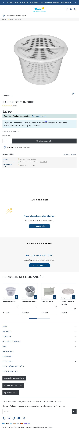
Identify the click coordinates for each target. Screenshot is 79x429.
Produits (6, 331)
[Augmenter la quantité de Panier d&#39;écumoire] (8, 141)
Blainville (43, 162)
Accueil (4, 19)
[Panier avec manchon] (30, 291)
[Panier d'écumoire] (11, 291)
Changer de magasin (69, 154)
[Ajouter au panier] (16, 297)
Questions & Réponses (39, 243)
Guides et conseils (11, 341)
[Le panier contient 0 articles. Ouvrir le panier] (75, 9)
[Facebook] (4, 418)
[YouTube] (19, 418)
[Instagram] (9, 418)
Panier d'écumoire (9, 301)
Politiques (7, 361)
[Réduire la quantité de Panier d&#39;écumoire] (4, 141)
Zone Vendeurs (9, 371)
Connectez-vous (38, 116)
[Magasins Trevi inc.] (39, 9)
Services (6, 336)
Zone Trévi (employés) (13, 366)
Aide (4, 346)
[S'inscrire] (74, 411)
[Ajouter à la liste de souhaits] (17, 306)
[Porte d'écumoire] (49, 291)
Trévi (4, 327)
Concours (7, 356)
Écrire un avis (39, 226)
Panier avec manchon (29, 301)
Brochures (7, 351)
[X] (24, 418)
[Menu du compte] (67, 9)
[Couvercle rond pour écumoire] (68, 291)
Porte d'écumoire (47, 301)
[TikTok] (14, 418)
